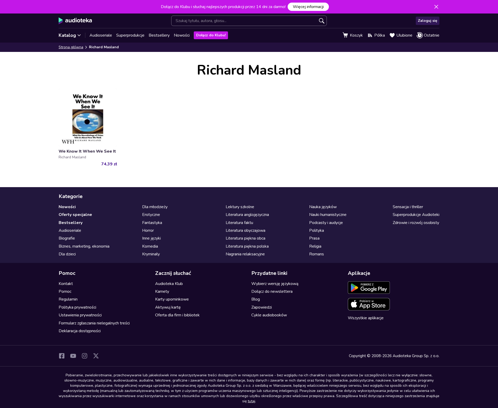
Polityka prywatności (77, 307)
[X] (96, 356)
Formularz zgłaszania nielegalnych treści (94, 323)
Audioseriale (100, 35)
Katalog (67, 35)
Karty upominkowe (172, 299)
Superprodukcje (130, 35)
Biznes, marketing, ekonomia (84, 246)
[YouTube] (73, 356)
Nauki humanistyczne (328, 214)
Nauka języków (323, 207)
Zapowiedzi (261, 307)
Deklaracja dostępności (80, 331)
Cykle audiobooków (269, 315)
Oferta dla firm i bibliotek (177, 315)
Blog (255, 299)
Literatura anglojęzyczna (247, 214)
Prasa (314, 238)
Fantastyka (152, 223)
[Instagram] (84, 356)
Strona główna (71, 47)
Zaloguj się (427, 20)
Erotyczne (151, 214)
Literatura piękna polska (247, 246)
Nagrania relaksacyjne (245, 254)
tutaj (251, 401)
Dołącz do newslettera (272, 291)
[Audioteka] (75, 21)
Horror (148, 230)
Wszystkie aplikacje (366, 318)
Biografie (67, 238)
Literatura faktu (239, 223)
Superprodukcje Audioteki (416, 214)
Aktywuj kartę (168, 307)
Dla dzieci (67, 254)
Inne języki (151, 238)
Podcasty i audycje (326, 223)
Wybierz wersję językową (274, 284)
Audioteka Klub (169, 284)
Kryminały (151, 254)
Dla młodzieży (155, 207)
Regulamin (68, 299)
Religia (315, 246)
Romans (316, 254)
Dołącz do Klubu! (211, 35)
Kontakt (66, 284)
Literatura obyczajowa (245, 230)
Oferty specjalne (75, 214)
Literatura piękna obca (245, 238)
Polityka (316, 230)
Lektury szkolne (240, 207)
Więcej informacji (308, 7)
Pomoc (65, 291)
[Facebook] (62, 356)
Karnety (162, 291)
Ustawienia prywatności (80, 315)
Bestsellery (159, 35)
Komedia (150, 246)
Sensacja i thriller (408, 207)
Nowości (182, 35)
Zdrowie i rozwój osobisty (416, 223)
